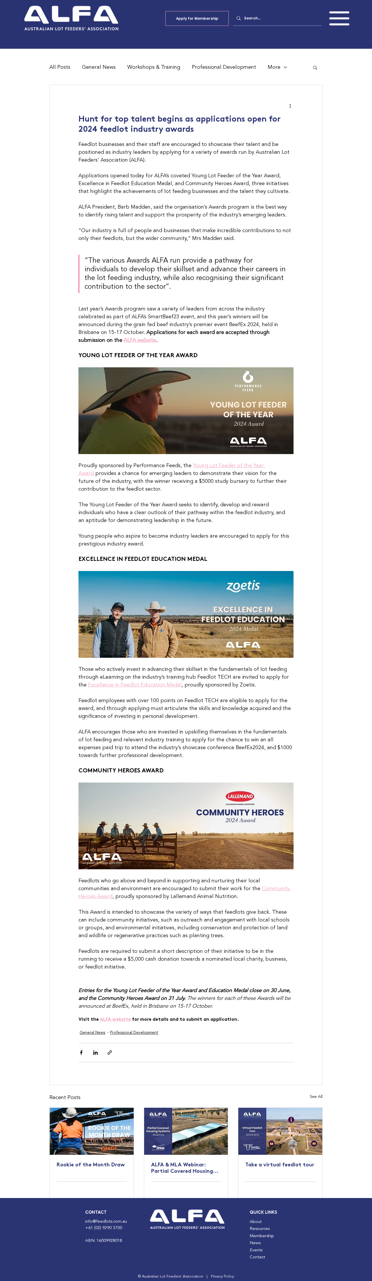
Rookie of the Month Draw (91, 1165)
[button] (339, 18)
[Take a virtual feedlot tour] (280, 1131)
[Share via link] (109, 1052)
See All (316, 1097)
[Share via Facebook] (81, 1052)
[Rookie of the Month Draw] (92, 1131)
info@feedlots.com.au (106, 1221)
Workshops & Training (153, 67)
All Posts (59, 67)
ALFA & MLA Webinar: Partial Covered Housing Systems (182, 1169)
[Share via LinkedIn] (95, 1052)
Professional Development (224, 67)
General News (99, 67)
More (274, 67)
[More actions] (290, 105)
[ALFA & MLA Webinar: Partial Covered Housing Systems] (186, 1131)
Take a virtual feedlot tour (279, 1165)
